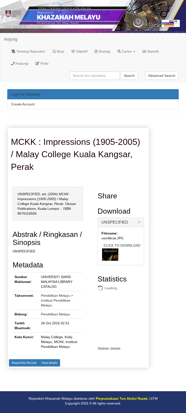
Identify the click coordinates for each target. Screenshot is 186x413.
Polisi (43, 63)
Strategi (103, 51)
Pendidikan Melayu (55, 314)
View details (49, 363)
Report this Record (24, 363)
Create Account (23, 104)
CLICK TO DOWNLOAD (122, 245)
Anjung (10, 39)
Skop (59, 51)
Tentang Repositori (30, 51)
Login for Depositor (25, 94)
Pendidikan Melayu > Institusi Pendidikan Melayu (57, 300)
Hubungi (21, 63)
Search (129, 76)
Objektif (81, 51)
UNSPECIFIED (114, 222)
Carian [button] (127, 51)
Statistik (152, 51)
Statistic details (109, 348)
